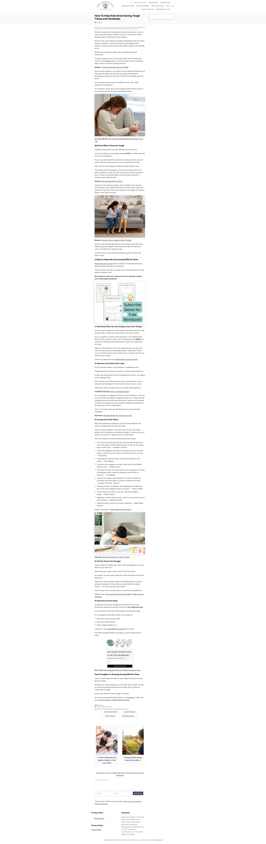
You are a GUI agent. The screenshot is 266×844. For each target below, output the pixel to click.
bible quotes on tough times (120, 509)
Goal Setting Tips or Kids (116, 629)
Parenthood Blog (117, 709)
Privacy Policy (99, 818)
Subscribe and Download (120, 666)
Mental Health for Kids (100, 709)
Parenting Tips (125, 709)
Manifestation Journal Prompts (126, 359)
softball (108, 61)
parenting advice (128, 716)
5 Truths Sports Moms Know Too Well (114, 67)
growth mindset (129, 712)
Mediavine (159, 840)
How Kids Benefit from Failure (112, 181)
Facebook (130, 697)
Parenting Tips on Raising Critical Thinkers (116, 240)
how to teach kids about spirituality (118, 594)
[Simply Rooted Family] (106, 10)
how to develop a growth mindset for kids (114, 700)
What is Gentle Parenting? (120, 392)
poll (117, 153)
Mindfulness (109, 709)
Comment (138, 793)
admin (101, 705)
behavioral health (110, 712)
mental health (110, 716)
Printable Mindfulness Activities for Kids (117, 415)
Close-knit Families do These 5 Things (116, 557)
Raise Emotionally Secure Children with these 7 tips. (122, 670)
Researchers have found (104, 264)
